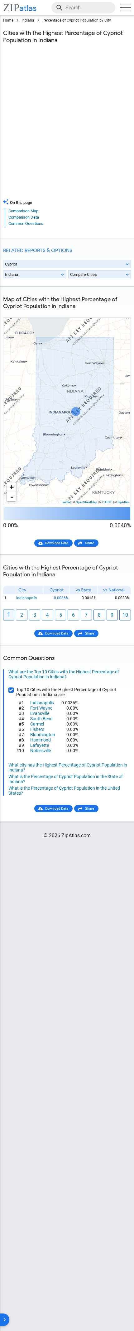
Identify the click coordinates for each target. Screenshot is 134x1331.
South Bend (41, 718)
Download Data (56, 543)
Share (89, 543)
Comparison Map (23, 211)
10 (125, 615)
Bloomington (42, 734)
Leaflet (66, 502)
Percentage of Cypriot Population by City (76, 20)
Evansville (39, 713)
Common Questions (25, 223)
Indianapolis (26, 598)
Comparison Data (23, 217)
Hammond (40, 739)
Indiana (28, 20)
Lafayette (39, 745)
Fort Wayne (41, 708)
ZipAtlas (123, 502)
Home (8, 20)
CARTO (107, 502)
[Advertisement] (67, 125)
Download (119, 313)
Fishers (37, 729)
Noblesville (40, 750)
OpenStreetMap (86, 502)
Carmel (37, 723)
